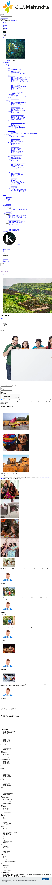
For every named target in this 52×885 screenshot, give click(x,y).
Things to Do (5, 848)
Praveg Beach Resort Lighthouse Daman (19, 190)
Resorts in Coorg (6, 773)
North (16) (8, 74)
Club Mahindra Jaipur (15, 147)
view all (17, 475)
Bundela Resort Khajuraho (16, 158)
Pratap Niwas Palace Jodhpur (16, 155)
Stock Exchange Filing (7, 829)
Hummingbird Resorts (15, 149)
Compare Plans (6, 251)
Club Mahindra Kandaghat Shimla (17, 78)
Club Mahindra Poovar (15, 107)
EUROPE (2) (8, 207)
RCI (4, 817)
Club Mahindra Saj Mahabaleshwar (18, 163)
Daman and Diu (11, 188)
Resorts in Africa (6, 763)
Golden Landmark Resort (16, 119)
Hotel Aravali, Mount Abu (16, 148)
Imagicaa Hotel (14, 168)
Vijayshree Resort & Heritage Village (18, 117)
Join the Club (3, 403)
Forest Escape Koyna (15, 166)
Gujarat (9, 135)
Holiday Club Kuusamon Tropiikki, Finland (17, 217)
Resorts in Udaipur (7, 812)
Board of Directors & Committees (10, 832)
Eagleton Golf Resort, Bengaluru (17, 118)
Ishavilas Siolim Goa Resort (16, 184)
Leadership (5, 860)
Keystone (5, 25)
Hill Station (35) (9, 197)
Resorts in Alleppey (7, 800)
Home (5, 28)
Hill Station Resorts (5, 770)
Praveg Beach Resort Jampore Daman (18, 189)
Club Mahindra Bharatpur (16, 153)
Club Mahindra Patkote (15, 89)
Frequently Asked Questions (8, 257)
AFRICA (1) (8, 212)
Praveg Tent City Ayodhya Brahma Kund (19, 96)
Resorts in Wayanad (7, 794)
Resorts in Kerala (6, 747)
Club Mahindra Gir (14, 137)
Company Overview (7, 858)
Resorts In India (6, 62)
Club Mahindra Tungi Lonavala (17, 165)
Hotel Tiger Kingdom (15, 150)
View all (8, 60)
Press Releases (6, 865)
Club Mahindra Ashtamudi (16, 105)
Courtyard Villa (14, 178)
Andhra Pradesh (11, 131)
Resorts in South (4, 744)
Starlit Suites (13, 132)
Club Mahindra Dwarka (15, 139)
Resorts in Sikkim (6, 740)
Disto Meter (5, 818)
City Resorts (3, 806)
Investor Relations (6, 831)
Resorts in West (4, 752)
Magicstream (5, 840)
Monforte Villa (14, 186)
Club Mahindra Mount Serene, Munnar (18, 102)
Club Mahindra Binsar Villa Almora (18, 88)
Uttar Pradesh (11, 94)
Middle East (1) (9, 210)
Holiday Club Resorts (7, 213)
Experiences (5, 23)
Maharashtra (10, 159)
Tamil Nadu (10, 120)
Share (2, 318)
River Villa (13, 180)
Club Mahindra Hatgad (15, 160)
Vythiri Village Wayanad (15, 109)
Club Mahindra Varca (15, 175)
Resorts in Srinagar (7, 803)
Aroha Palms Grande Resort (16, 183)
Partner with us (6, 869)
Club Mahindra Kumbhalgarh (17, 145)
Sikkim (9, 70)
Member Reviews (6, 851)
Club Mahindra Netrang (15, 140)
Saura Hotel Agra (14, 95)
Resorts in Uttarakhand (7, 732)
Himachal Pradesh (11, 76)
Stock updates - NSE (7, 834)
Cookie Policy (12, 881)
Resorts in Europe (6, 762)
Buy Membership (6, 250)
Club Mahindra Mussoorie (16, 85)
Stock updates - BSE (7, 833)
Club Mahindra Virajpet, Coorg (17, 116)
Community (5, 838)
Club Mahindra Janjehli (15, 83)
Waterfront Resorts (5, 797)
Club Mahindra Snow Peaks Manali (18, 80)
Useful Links (3, 815)
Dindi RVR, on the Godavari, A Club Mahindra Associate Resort (24, 133)
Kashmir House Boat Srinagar (17, 92)
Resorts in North (4, 729)
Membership (5, 842)
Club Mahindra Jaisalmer (16, 144)
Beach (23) (8, 199)
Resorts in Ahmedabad (7, 811)
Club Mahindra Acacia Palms (16, 173)
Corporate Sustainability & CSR (9, 861)
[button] (45, 882)
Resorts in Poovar (6, 802)
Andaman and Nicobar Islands (14, 126)
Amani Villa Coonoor (15, 125)
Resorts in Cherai (6, 782)
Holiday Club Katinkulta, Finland (15, 216)
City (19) (7, 200)
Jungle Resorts (4, 788)
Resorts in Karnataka (7, 749)
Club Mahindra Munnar (15, 103)
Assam (9, 65)
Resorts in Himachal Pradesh (9, 731)
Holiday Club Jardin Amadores (14, 228)
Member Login (14, 20)
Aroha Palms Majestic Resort (16, 181)
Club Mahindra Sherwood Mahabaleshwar (19, 162)
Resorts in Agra (6, 808)
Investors (2, 826)
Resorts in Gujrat (6, 757)
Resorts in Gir (6, 790)
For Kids (5, 850)
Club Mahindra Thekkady (16, 104)
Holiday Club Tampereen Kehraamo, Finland (17, 221)
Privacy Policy (5, 881)
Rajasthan (10, 142)
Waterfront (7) (8, 204)
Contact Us (5, 259)
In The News (5, 867)
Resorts (4, 22)
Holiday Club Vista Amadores (14, 227)
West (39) (7, 134)
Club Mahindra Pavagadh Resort (17, 141)
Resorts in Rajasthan (7, 754)
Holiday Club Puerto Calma (13, 229)
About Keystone (6, 249)
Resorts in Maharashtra (7, 755)
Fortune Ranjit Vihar (15, 99)
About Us (3, 854)
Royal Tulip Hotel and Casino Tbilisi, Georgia (20, 209)
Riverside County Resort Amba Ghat (18, 167)
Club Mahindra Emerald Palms (17, 174)
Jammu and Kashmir (12, 91)
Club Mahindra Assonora (16, 176)
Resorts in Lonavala (7, 776)
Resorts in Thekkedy (7, 775)
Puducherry (10, 111)
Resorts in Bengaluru (7, 809)
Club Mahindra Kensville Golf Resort (18, 136)
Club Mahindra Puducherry (16, 112)
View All (2, 408)
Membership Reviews (7, 841)
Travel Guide (5, 852)
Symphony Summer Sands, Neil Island (18, 128)
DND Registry (6, 824)
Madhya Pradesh (11, 156)
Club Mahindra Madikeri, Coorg (17, 115)
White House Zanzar (15, 93)
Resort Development (7, 870)
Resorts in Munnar (6, 774)
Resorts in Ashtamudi (7, 799)
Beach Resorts (4, 779)
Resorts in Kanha (6, 792)
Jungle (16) (8, 202)
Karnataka (10, 113)
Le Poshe (12, 124)
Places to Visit (6, 847)
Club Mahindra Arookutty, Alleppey (18, 110)
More (2, 735)
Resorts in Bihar (6, 741)
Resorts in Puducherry (7, 748)
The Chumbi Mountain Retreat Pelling (18, 73)
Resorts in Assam (6, 739)
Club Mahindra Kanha (15, 157)
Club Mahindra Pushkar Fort (16, 152)
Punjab (9, 97)
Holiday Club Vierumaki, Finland (15, 222)
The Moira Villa (14, 187)
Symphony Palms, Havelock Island (18, 127)
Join (4, 18)
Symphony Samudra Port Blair (17, 129)
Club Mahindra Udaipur (15, 143)
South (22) (8, 100)
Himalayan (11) (9, 198)
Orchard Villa (13, 179)
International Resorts (7, 205)
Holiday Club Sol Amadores (13, 230)
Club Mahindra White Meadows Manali (19, 79)
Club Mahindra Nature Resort (17, 151)
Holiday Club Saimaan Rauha (14, 220)
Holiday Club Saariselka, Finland (14, 219)
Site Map (5, 822)
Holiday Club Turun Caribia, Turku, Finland (17, 215)
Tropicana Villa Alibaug (15, 170)
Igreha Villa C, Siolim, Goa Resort (17, 182)
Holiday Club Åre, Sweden (13, 224)
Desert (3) (8, 201)
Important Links (4, 836)
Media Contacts (6, 866)
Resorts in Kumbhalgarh (8, 793)
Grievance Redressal (7, 823)
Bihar (9, 68)
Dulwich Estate (14, 171)
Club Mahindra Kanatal (15, 87)
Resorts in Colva (6, 784)
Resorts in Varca (6, 783)
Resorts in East (4, 737)
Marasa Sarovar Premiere (16, 69)
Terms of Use (5, 821)
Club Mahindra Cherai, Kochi (17, 108)
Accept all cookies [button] (45, 879)
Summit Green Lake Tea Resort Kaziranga (19, 66)
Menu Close (3, 19)
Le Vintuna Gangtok (15, 72)
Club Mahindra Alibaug (15, 164)
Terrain (4, 195)
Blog (4, 26)
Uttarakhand (10, 84)
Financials (5, 828)
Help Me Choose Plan (7, 253)
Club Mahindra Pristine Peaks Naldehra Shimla (20, 81)
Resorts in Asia (6, 761)
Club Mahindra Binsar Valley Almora (18, 86)
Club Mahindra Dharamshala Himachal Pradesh (20, 77)
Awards (4, 856)
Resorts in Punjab (6, 733)
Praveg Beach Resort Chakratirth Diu (18, 191)
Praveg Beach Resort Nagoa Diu (17, 192)
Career (4, 857)
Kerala (9, 101)
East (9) (7, 64)
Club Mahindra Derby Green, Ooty (18, 123)
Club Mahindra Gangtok (15, 71)
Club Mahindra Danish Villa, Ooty (18, 121)
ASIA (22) (8, 206)
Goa (9, 172)
